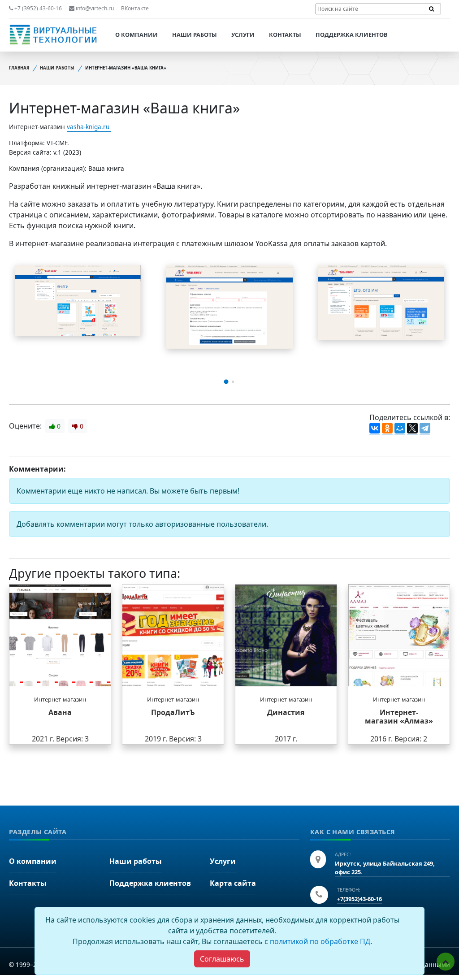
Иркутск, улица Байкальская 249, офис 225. (385, 867)
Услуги (243, 34)
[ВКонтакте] (374, 428)
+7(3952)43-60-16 (359, 899)
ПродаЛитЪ (173, 712)
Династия (285, 712)
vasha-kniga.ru (89, 126)
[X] (412, 428)
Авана (60, 712)
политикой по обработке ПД (320, 941)
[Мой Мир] (399, 428)
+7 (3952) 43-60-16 (37, 8)
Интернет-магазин (60, 699)
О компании (136, 34)
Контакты (285, 34)
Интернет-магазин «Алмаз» (399, 716)
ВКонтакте (135, 8)
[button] (226, 381)
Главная (19, 68)
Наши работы (194, 34)
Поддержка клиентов (352, 34)
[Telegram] (425, 428)
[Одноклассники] (387, 428)
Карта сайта (233, 883)
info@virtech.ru (94, 8)
